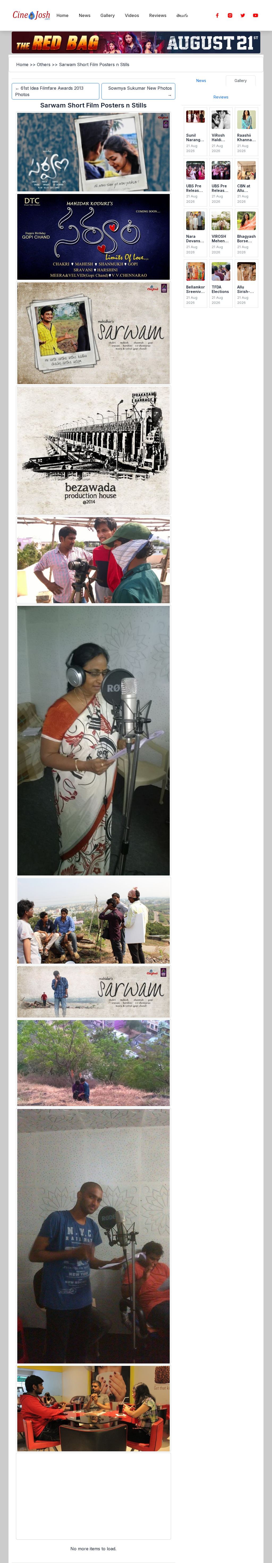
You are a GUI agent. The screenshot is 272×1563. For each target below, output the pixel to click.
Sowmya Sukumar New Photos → (140, 91)
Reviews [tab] (221, 97)
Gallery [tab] (241, 80)
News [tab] (201, 80)
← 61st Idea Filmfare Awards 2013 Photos (49, 91)
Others (43, 64)
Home (22, 64)
